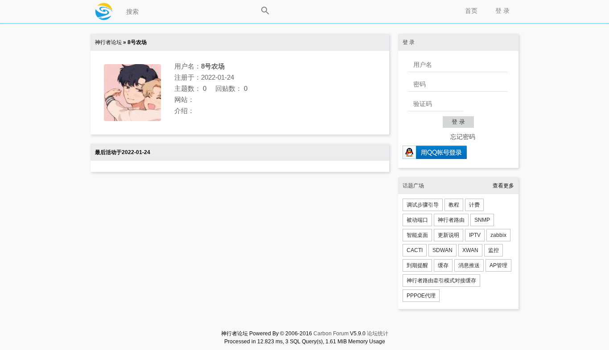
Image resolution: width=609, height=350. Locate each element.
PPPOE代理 (421, 296)
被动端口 (417, 220)
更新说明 (448, 235)
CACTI (415, 250)
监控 (493, 250)
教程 (454, 205)
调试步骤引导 (423, 205)
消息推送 (469, 265)
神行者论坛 (108, 42)
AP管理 (498, 265)
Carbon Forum (331, 333)
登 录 (502, 10)
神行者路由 (451, 220)
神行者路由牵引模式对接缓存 (441, 280)
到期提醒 (417, 265)
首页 (471, 10)
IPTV (475, 235)
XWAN (470, 250)
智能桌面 (417, 235)
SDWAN (442, 250)
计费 (474, 205)
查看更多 (503, 186)
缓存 (443, 265)
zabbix (498, 235)
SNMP (482, 220)
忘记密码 (462, 136)
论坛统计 (377, 333)
